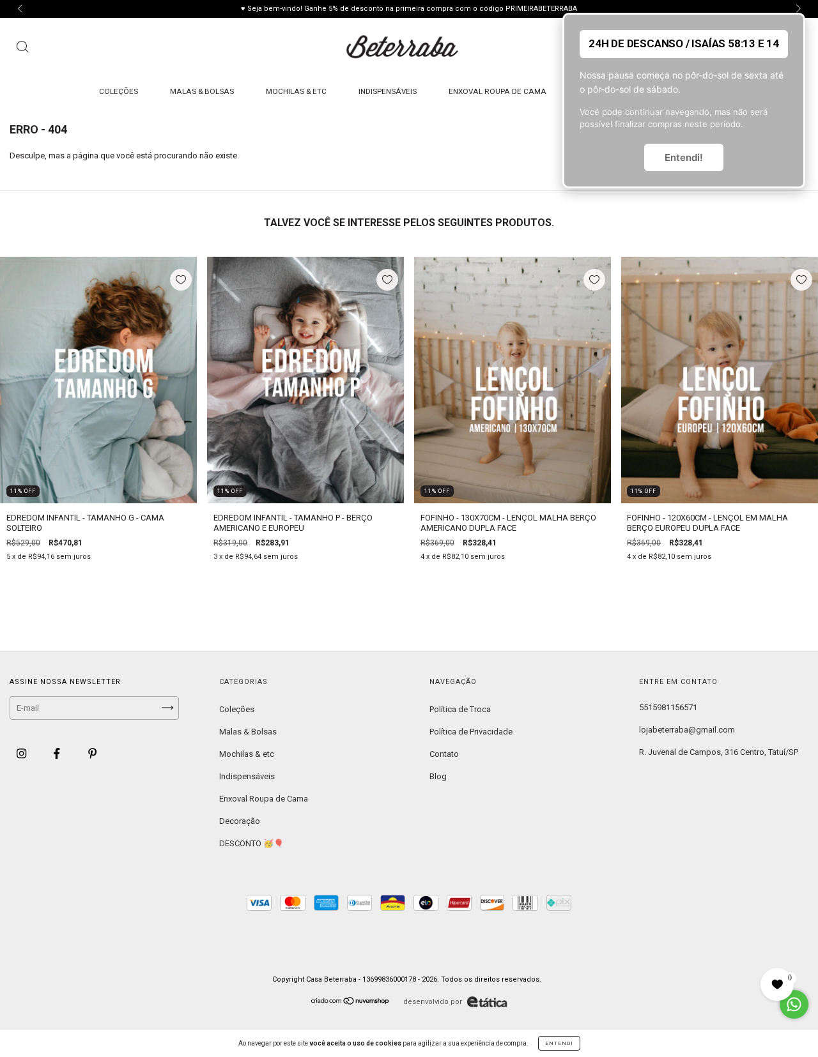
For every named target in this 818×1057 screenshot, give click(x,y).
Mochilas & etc (296, 91)
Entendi (559, 1043)
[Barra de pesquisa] (22, 48)
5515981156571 (668, 707)
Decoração (239, 821)
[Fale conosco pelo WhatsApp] (794, 1004)
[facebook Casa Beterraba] (57, 753)
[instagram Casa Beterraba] (22, 753)
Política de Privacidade (471, 731)
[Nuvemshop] (350, 1002)
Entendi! (684, 157)
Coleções (118, 91)
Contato (444, 754)
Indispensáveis (388, 91)
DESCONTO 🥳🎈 (251, 843)
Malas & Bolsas (202, 91)
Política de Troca (460, 709)
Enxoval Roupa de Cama (497, 91)
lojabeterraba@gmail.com (687, 729)
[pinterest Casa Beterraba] (92, 753)
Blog (438, 776)
